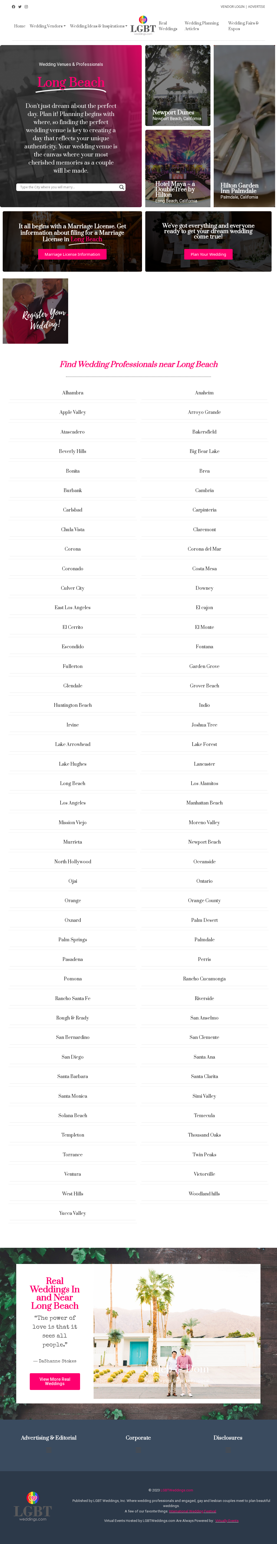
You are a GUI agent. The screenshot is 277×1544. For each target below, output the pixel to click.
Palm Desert (204, 920)
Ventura (72, 1174)
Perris (204, 960)
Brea (204, 471)
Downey (204, 588)
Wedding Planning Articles (202, 26)
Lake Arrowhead (72, 745)
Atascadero (73, 432)
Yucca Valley (72, 1213)
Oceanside (204, 862)
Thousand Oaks (204, 1135)
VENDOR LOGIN (233, 6)
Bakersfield (204, 432)
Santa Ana (204, 1057)
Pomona (73, 979)
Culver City (72, 588)
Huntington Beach (73, 705)
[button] (72, 254)
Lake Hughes (73, 764)
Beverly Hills (72, 452)
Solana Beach (72, 1116)
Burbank (73, 491)
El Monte (204, 627)
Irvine (73, 725)
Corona (73, 549)
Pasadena (72, 960)
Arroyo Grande (204, 412)
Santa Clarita (204, 1077)
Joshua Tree (204, 725)
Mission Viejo (73, 823)
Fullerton (73, 667)
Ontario (204, 881)
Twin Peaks (204, 1155)
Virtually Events (227, 1521)
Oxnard (73, 920)
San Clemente (204, 1038)
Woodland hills (204, 1194)
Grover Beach (204, 686)
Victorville (204, 1174)
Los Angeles (73, 803)
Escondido (73, 647)
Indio (204, 705)
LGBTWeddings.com (177, 1490)
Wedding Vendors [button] (46, 26)
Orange (73, 901)
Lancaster (204, 764)
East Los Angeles (73, 608)
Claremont (204, 530)
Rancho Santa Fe (72, 999)
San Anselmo (204, 1018)
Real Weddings (168, 26)
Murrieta (72, 842)
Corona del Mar (204, 549)
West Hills (72, 1194)
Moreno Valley (204, 823)
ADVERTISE (256, 6)
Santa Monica (72, 1096)
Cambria (204, 491)
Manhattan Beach (204, 803)
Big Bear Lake (204, 452)
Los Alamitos (204, 784)
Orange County (204, 901)
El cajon (204, 608)
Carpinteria (204, 510)
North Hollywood (72, 862)
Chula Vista (72, 530)
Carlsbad (72, 510)
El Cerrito (72, 627)
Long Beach (72, 784)
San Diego (73, 1057)
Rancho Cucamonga (204, 979)
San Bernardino (73, 1038)
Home (19, 26)
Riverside (204, 999)
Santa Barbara (72, 1077)
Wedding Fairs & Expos (243, 26)
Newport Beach (204, 842)
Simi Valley (204, 1096)
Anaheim (204, 393)
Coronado (72, 569)
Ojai (72, 881)
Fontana (204, 647)
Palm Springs (72, 940)
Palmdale (204, 940)
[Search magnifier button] (122, 187)
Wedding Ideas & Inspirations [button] (97, 26)
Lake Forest (204, 745)
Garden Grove (204, 667)
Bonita (73, 471)
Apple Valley (73, 412)
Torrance (73, 1155)
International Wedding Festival (192, 1511)
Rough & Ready (72, 1018)
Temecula (204, 1116)
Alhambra (72, 393)
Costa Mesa (204, 569)
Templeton (72, 1135)
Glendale (72, 686)
